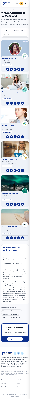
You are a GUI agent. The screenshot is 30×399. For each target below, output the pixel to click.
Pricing (18, 383)
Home (3, 379)
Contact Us (4, 387)
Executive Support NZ (9, 126)
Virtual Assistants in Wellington (11, 317)
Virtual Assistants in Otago (10, 314)
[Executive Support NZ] (25, 123)
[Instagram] (18, 353)
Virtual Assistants (7, 64)
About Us (3, 383)
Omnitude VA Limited (9, 58)
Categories (13, 9)
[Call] (22, 69)
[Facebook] (15, 353)
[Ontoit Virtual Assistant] (25, 191)
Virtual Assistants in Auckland (11, 310)
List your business (14, 339)
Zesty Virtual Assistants (10, 159)
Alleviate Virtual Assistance (11, 227)
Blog (18, 387)
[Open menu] (25, 3)
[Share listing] (15, 69)
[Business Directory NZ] (6, 353)
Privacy (17, 396)
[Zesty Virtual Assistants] (25, 157)
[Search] (17, 3)
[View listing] (7, 69)
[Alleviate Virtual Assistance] (25, 224)
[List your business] (21, 3)
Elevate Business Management (12, 92)
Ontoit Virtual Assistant (10, 193)
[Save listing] (11, 69)
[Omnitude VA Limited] (25, 56)
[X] (22, 353)
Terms (12, 396)
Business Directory (5, 9)
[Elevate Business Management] (25, 90)
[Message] (18, 69)
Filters (7, 30)
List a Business (21, 379)
